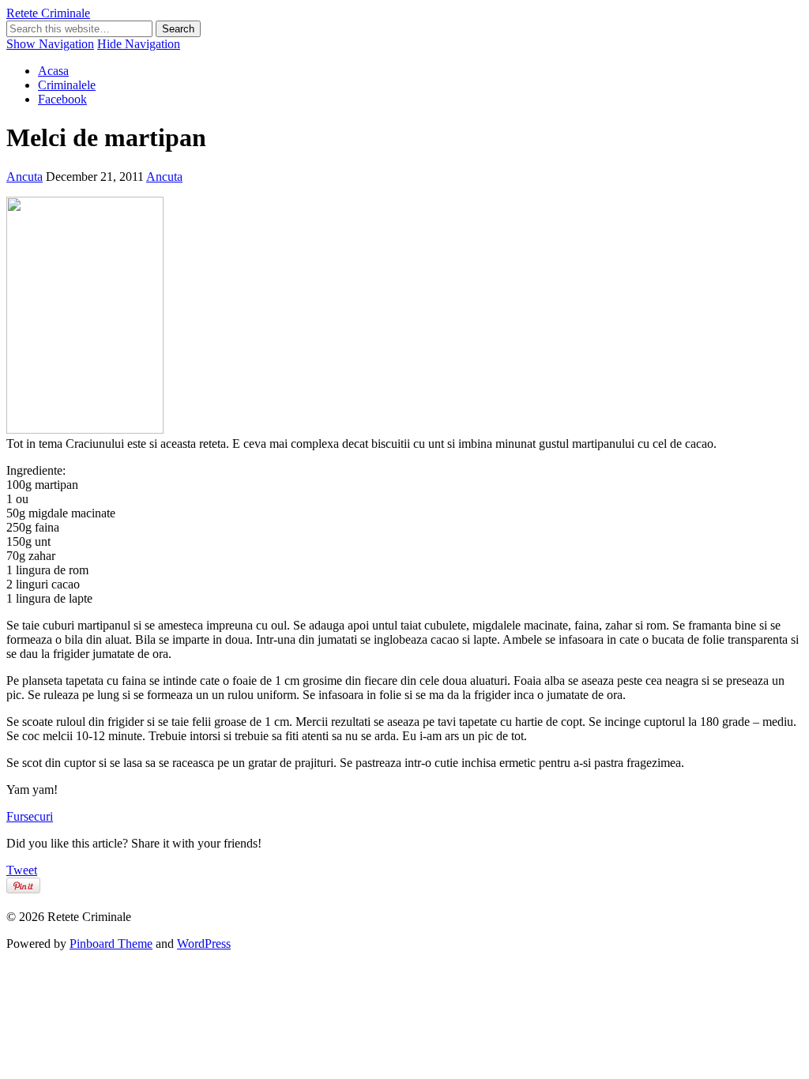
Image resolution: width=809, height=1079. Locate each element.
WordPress (204, 943)
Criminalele (67, 85)
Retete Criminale (48, 13)
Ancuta (24, 176)
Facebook (62, 99)
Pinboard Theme (111, 943)
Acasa (53, 70)
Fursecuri (29, 816)
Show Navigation (50, 44)
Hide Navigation (138, 44)
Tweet (21, 870)
